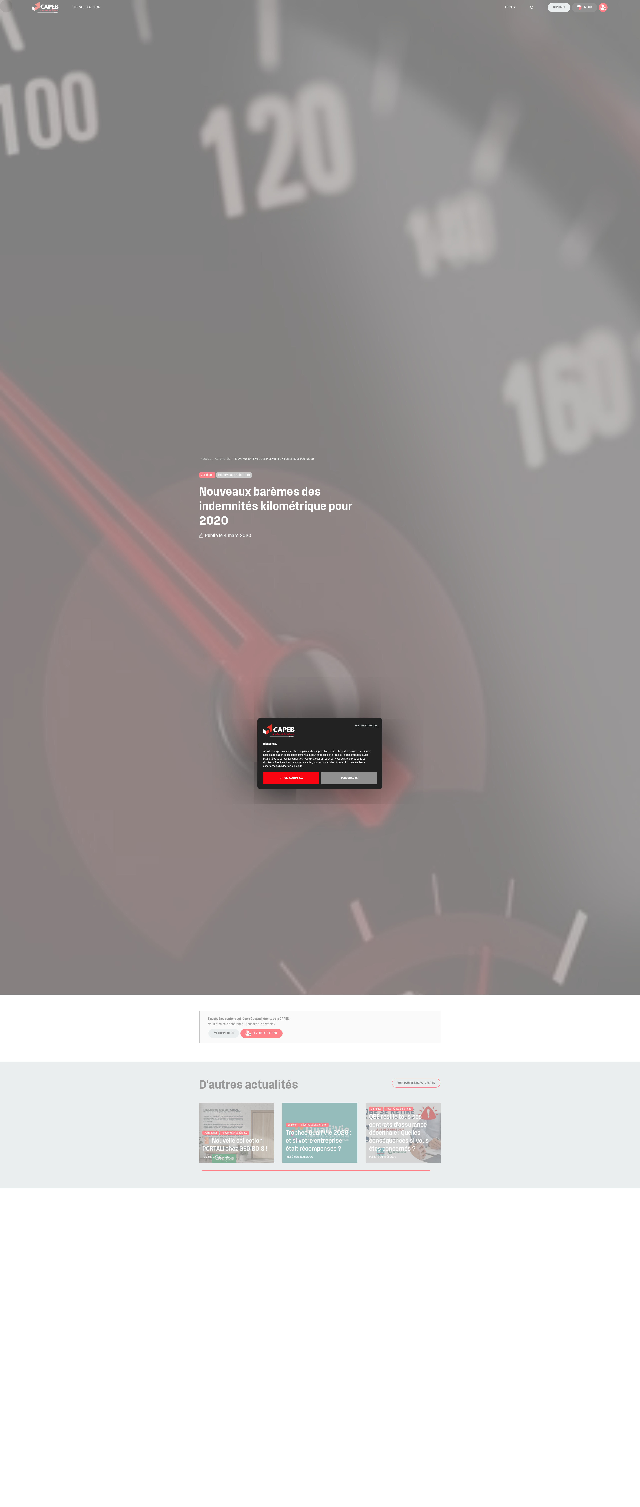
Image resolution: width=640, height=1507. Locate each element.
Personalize (349, 778)
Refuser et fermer (366, 725)
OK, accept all (293, 778)
